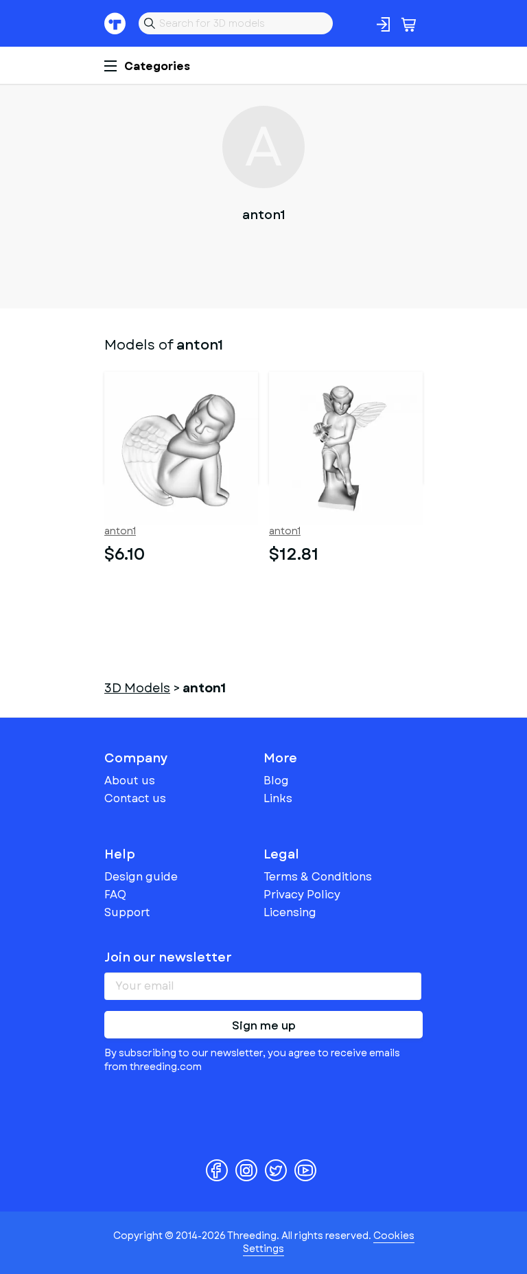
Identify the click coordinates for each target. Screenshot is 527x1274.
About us (129, 780)
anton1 (120, 531)
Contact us (135, 798)
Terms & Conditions (318, 877)
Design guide (141, 877)
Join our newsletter (168, 957)
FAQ (115, 894)
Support (127, 912)
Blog (276, 780)
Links (278, 798)
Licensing (290, 912)
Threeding (115, 23)
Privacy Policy (302, 894)
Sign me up (264, 1026)
